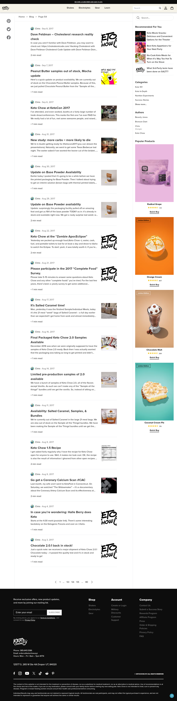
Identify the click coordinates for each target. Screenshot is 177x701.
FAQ (142, 636)
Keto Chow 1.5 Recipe (46, 447)
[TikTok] (40, 673)
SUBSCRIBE (54, 612)
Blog (31, 16)
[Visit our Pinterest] (9, 21)
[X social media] (33, 673)
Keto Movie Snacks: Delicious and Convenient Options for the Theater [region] (159, 36)
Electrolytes (94, 609)
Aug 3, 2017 (48, 539)
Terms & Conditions (47, 618)
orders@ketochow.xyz (28, 653)
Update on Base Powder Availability (56, 172)
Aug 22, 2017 (48, 230)
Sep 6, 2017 (47, 102)
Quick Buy (154, 211)
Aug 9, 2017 (48, 442)
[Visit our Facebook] (9, 37)
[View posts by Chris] (32, 28)
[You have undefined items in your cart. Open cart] (172, 8)
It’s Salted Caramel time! (48, 305)
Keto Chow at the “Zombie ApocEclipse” (59, 236)
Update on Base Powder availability (56, 204)
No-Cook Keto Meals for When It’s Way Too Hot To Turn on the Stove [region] (159, 59)
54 (72, 582)
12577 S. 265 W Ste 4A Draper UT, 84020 (35, 664)
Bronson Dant (141, 121)
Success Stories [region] (142, 100)
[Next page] (92, 582)
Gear (91, 613)
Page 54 (42, 16)
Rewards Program (148, 613)
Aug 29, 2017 (48, 198)
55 (77, 582)
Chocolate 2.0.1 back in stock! (51, 545)
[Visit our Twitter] (9, 29)
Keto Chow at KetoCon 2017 (50, 108)
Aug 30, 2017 (48, 166)
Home (22, 16)
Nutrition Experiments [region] (144, 95)
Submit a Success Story (151, 609)
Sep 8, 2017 (47, 28)
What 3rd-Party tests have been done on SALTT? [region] (160, 70)
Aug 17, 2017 (48, 299)
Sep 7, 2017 (47, 65)
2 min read (36, 55)
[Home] (5, 8)
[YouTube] (27, 673)
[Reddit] (47, 673)
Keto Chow (140, 133)
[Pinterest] (53, 673)
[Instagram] (20, 673)
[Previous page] (55, 582)
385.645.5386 (26, 650)
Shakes (92, 605)
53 (68, 582)
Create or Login (118, 605)
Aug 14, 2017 (48, 368)
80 (86, 582)
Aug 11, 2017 (48, 405)
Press (142, 621)
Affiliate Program (148, 617)
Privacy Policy (30, 620)
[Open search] (160, 8)
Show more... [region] (140, 104)
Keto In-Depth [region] (141, 91)
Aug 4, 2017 (48, 506)
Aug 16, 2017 (48, 331)
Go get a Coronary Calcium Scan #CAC (58, 480)
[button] (172, 696)
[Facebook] (14, 673)
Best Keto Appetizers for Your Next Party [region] (159, 47)
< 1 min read (36, 92)
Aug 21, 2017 (48, 262)
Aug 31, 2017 (48, 134)
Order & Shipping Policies (148, 626)
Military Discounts (116, 611)
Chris (37, 28)
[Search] (138, 17)
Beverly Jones (141, 117)
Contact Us (145, 605)
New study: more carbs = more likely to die (61, 140)
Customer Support (116, 618)
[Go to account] (165, 8)
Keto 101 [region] (138, 87)
